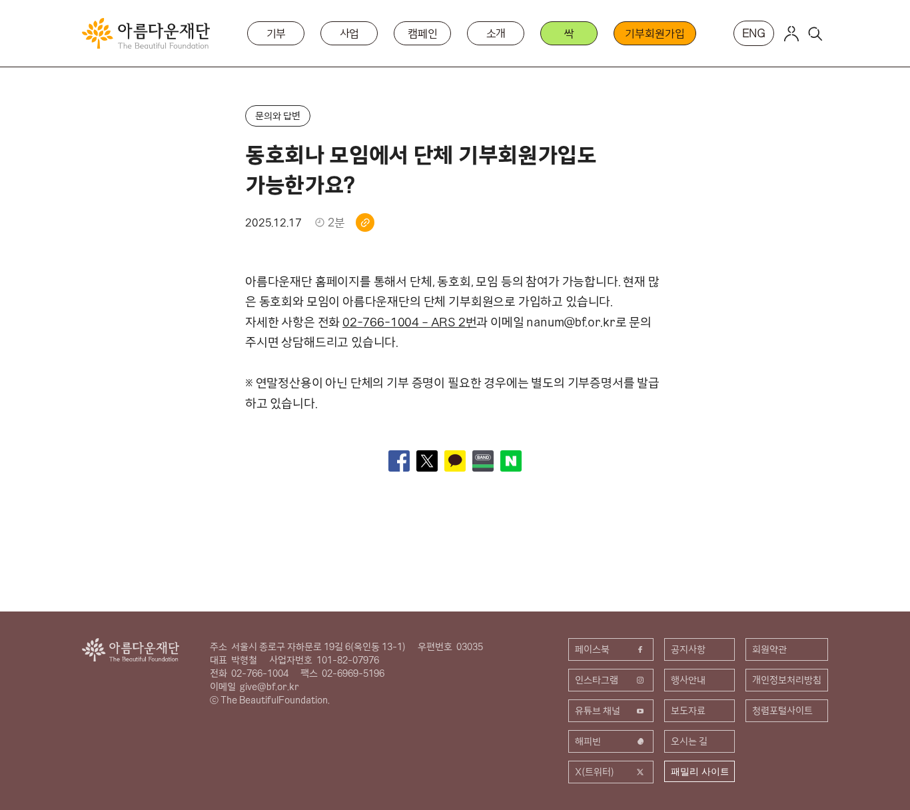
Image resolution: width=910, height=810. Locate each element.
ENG (754, 33)
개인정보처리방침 (786, 680)
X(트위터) (594, 772)
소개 (496, 33)
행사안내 (688, 680)
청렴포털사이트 (782, 711)
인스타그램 (596, 680)
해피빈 (588, 741)
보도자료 (688, 711)
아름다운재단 (130, 649)
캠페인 (423, 33)
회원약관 (769, 649)
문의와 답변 (277, 116)
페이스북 (592, 649)
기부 (276, 33)
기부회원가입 (654, 33)
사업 (350, 33)
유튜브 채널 (597, 711)
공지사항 (688, 649)
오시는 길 (689, 741)
